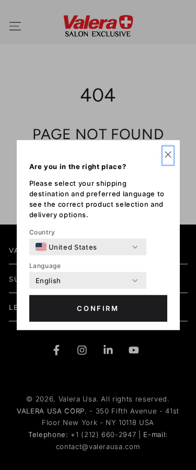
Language (45, 266)
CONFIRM (98, 308)
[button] (168, 155)
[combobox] (67, 247)
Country (42, 232)
